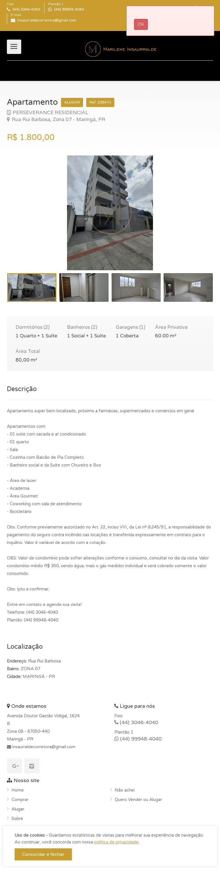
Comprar (19, 799)
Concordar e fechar (43, 854)
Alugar (17, 809)
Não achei (125, 790)
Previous (23, 220)
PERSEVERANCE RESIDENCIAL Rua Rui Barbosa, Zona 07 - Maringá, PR (58, 116)
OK (141, 24)
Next (197, 220)
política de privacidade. (116, 842)
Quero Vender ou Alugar (138, 799)
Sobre (17, 818)
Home (17, 790)
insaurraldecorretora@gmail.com (43, 746)
